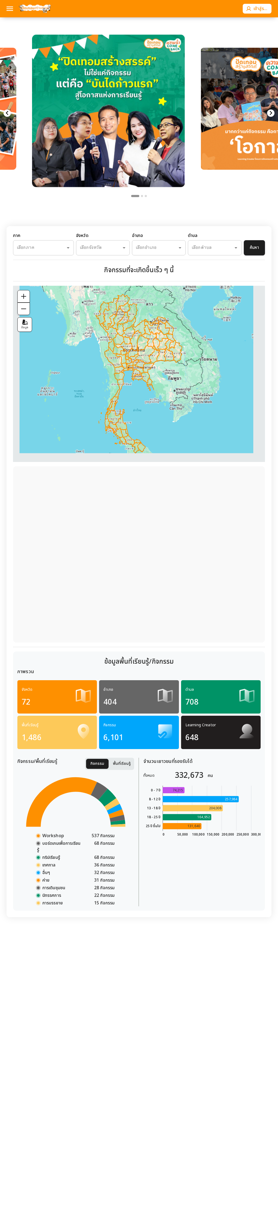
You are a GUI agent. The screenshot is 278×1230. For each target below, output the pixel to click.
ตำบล (192, 236)
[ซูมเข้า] (23, 296)
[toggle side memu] (9, 8)
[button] (108, 100)
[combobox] (35, 248)
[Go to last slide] (7, 113)
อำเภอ (137, 236)
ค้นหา (254, 248)
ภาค (16, 236)
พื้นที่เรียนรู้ (122, 763)
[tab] (135, 196)
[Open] (68, 248)
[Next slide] (270, 113)
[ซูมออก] (23, 309)
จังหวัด (82, 236)
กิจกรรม (97, 763)
